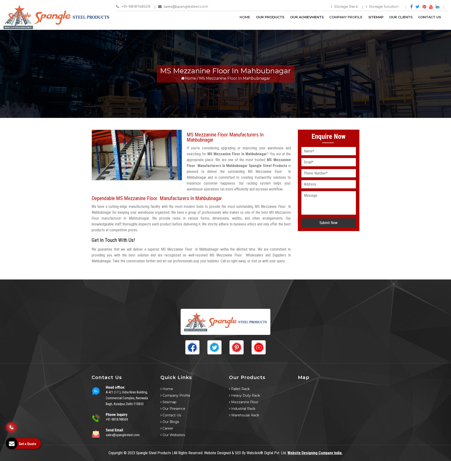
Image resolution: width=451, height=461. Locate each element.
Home (245, 17)
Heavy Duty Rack (245, 395)
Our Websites (173, 435)
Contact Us (429, 17)
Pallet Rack (240, 389)
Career (167, 428)
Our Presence (173, 409)
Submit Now (328, 223)
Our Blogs (170, 422)
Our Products (270, 17)
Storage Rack (345, 6)
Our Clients (400, 17)
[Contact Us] (11, 427)
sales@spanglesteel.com (185, 6)
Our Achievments (307, 17)
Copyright (116, 453)
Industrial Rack (242, 409)
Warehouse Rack (244, 415)
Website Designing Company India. (315, 453)
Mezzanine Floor (244, 402)
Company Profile (345, 17)
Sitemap (376, 17)
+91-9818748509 (135, 6)
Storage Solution (383, 6)
